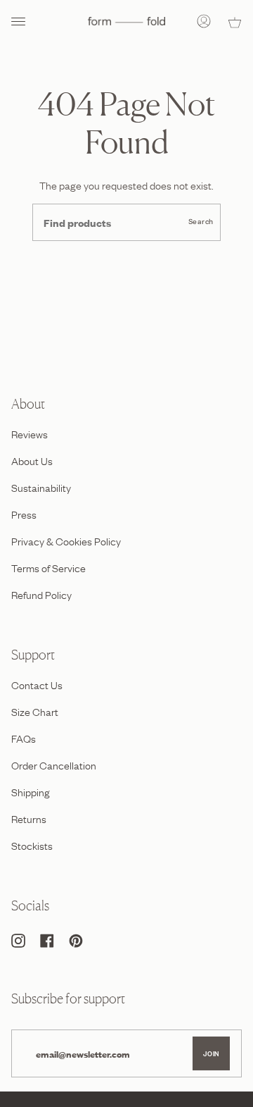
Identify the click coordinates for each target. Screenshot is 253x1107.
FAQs (23, 738)
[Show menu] (21, 21)
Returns (28, 818)
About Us (32, 460)
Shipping (30, 791)
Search (201, 221)
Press (24, 513)
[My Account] (204, 21)
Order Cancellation (53, 764)
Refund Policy (41, 594)
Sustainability (41, 487)
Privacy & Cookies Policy (66, 540)
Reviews (29, 433)
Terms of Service (48, 567)
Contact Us (37, 684)
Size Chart (34, 711)
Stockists (32, 845)
